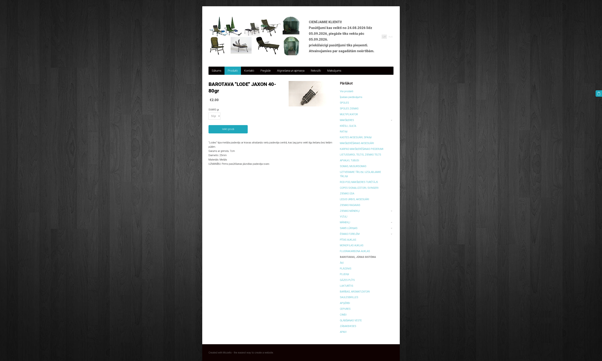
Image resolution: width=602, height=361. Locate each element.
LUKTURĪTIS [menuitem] (346, 285)
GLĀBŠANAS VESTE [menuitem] (351, 320)
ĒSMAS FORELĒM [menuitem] (349, 233)
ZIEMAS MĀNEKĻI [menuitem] (350, 210)
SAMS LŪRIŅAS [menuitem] (348, 228)
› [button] (392, 120)
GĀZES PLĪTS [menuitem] (347, 280)
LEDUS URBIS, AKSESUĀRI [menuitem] (354, 199)
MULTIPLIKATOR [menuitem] (349, 114)
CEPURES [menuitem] (345, 308)
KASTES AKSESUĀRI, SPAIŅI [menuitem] (356, 137)
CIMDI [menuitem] (343, 314)
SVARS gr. (214, 109)
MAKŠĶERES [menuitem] (347, 120)
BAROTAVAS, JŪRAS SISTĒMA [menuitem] (358, 257)
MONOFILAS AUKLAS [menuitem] (351, 245)
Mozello (227, 352)
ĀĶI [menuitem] (342, 262)
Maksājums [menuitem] (334, 70)
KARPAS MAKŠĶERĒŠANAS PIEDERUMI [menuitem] (361, 149)
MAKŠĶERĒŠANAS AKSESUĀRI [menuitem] (357, 143)
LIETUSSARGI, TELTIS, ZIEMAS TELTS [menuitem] (360, 154)
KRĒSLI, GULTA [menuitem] (348, 125)
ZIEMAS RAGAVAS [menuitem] (350, 205)
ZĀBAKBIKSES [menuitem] (348, 326)
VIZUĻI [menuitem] (343, 216)
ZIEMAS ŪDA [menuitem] (347, 193)
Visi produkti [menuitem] (346, 91)
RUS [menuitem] (391, 36)
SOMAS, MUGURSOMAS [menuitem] (353, 166)
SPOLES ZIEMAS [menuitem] (349, 108)
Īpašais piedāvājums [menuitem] (351, 97)
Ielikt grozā (228, 129)
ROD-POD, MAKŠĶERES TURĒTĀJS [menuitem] (359, 182)
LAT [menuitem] (384, 36)
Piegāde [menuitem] (265, 70)
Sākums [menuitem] (216, 70)
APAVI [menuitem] (343, 331)
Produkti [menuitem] (233, 70)
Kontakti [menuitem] (249, 70)
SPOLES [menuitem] (344, 102)
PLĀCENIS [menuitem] (345, 268)
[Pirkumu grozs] (599, 93)
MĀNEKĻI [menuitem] (345, 222)
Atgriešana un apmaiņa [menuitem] (290, 70)
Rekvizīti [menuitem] (316, 70)
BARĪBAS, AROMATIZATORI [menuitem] (355, 291)
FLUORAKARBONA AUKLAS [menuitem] (355, 251)
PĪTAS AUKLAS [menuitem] (348, 239)
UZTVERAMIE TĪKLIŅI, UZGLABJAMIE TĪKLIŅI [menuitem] (360, 174)
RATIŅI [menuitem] (344, 131)
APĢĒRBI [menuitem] (345, 303)
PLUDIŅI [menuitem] (344, 274)
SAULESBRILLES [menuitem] (349, 297)
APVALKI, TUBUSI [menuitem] (349, 160)
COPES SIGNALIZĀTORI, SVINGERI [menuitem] (359, 187)
